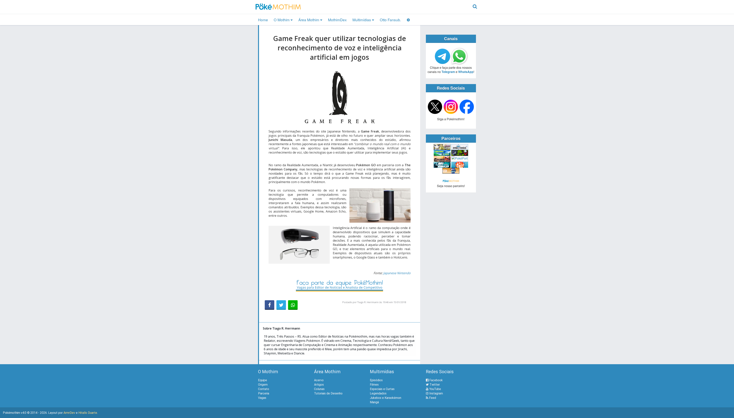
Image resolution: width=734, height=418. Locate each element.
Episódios (376, 380)
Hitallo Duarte (87, 413)
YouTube (435, 389)
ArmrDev (69, 413)
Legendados (378, 393)
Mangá (374, 402)
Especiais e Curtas (382, 389)
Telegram (448, 72)
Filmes (374, 384)
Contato (263, 389)
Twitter (434, 384)
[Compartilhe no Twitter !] (281, 305)
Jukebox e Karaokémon (385, 398)
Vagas (262, 398)
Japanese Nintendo (397, 273)
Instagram (436, 393)
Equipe (262, 380)
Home (263, 19)
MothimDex (337, 19)
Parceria (263, 393)
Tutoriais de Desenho (328, 393)
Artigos (319, 384)
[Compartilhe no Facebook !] (269, 305)
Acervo (319, 380)
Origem (263, 384)
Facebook (436, 380)
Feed (432, 398)
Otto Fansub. (390, 19)
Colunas (319, 389)
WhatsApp (465, 72)
